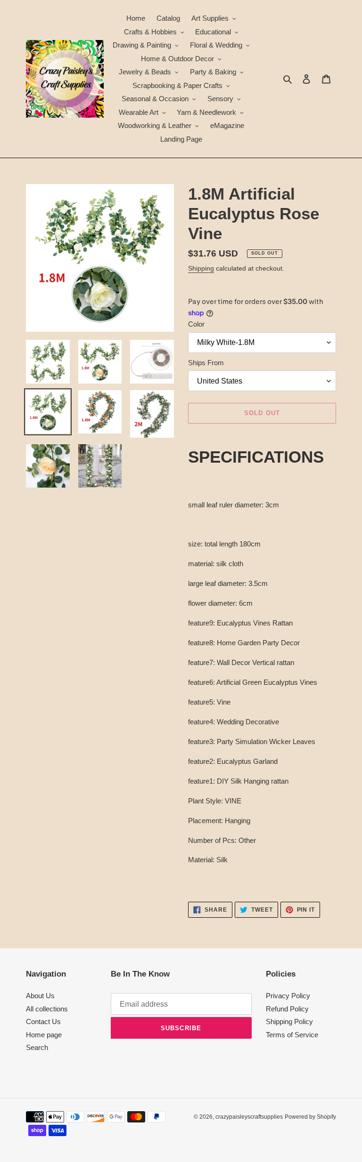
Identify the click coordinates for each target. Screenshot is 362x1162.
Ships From (206, 363)
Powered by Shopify (310, 1117)
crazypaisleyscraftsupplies (249, 1117)
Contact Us (43, 1022)
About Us (40, 996)
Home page (44, 1035)
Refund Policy (287, 1009)
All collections (47, 1009)
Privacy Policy (288, 996)
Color (196, 324)
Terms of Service (292, 1035)
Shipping (201, 268)
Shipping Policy (289, 1022)
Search (37, 1047)
